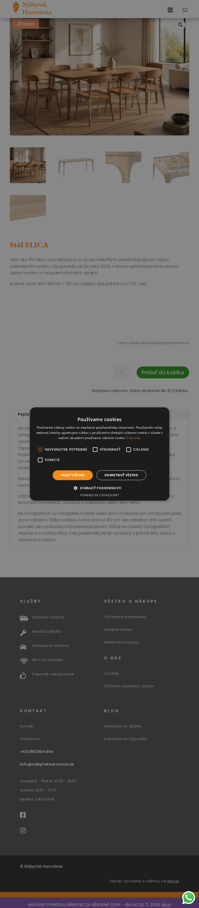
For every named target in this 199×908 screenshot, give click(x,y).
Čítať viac (133, 438)
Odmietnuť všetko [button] (121, 475)
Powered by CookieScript (99, 495)
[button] (99, 488)
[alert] (99, 454)
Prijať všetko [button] (73, 475)
